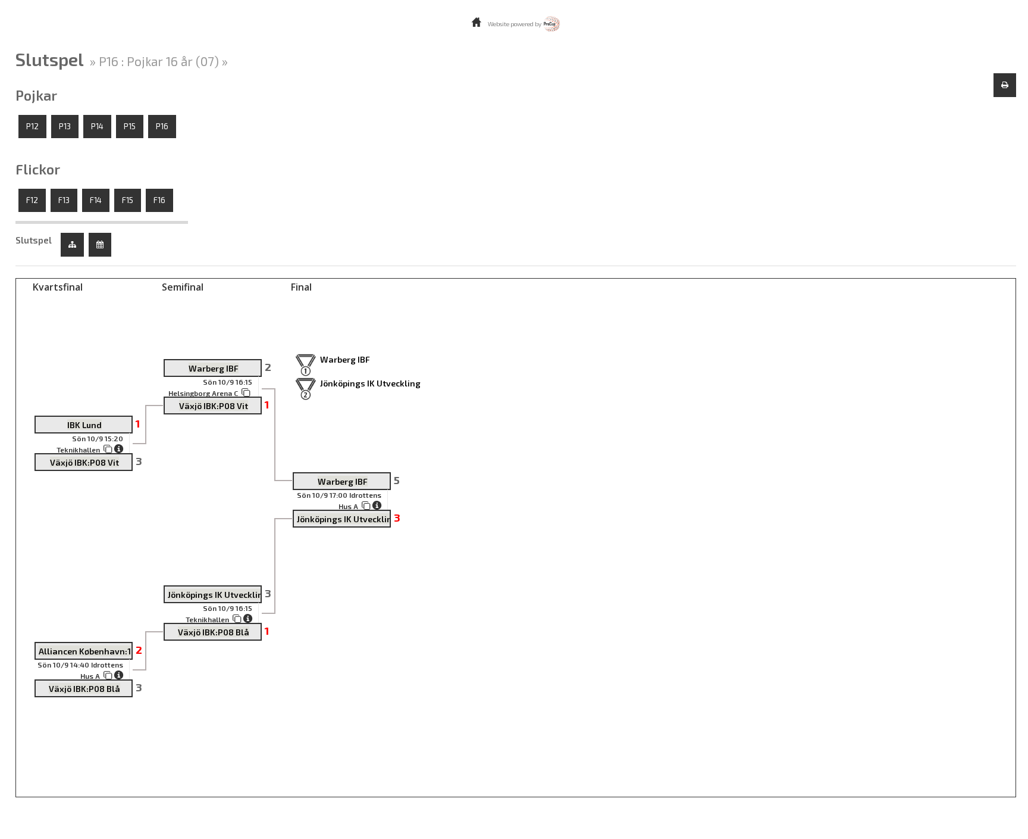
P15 (130, 126)
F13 (64, 200)
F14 (96, 200)
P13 (65, 126)
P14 (97, 126)
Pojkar (36, 95)
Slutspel (33, 240)
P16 (162, 126)
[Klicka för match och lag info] (108, 448)
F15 (127, 200)
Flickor (37, 169)
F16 (159, 200)
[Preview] (1004, 85)
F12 (32, 200)
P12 (32, 126)
